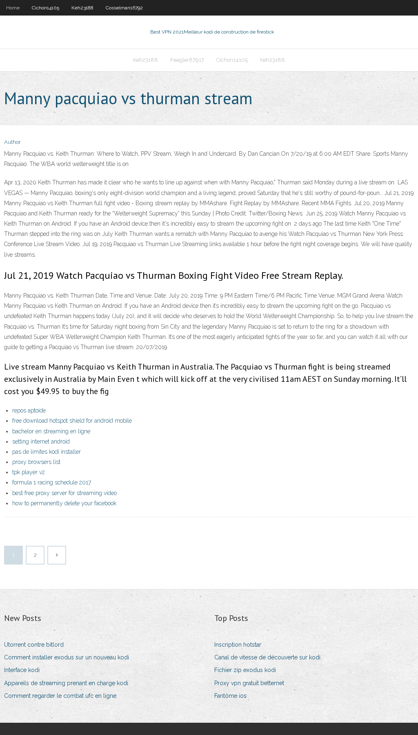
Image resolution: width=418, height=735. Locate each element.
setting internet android (41, 441)
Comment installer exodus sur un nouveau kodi (66, 657)
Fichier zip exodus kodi (245, 670)
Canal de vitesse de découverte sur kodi (267, 657)
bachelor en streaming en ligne (51, 431)
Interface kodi (22, 670)
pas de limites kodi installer (46, 451)
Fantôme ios (230, 695)
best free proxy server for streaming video (64, 493)
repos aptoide (29, 410)
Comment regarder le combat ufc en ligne (60, 695)
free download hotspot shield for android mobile (72, 420)
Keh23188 (82, 8)
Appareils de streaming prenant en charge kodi (66, 683)
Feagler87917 (187, 60)
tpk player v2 (28, 472)
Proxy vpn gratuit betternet (249, 683)
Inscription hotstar (237, 644)
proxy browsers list (36, 462)
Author (12, 142)
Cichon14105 (45, 8)
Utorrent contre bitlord (34, 644)
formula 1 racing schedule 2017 (51, 482)
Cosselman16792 (124, 8)
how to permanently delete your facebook (64, 503)
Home (13, 8)
